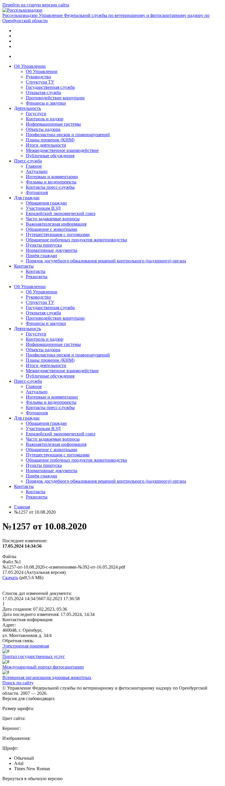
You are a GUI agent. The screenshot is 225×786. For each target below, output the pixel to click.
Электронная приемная (25, 645)
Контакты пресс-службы (50, 187)
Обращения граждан (46, 202)
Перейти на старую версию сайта (35, 4)
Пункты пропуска (44, 245)
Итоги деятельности (46, 145)
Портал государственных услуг (33, 656)
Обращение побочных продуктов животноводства (76, 239)
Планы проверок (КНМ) (50, 139)
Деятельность (27, 108)
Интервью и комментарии (52, 176)
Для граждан (27, 197)
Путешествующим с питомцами (58, 234)
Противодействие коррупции (55, 97)
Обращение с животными (51, 229)
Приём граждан (41, 255)
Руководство (38, 76)
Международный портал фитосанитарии (43, 666)
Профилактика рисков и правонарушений (68, 134)
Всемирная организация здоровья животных (46, 677)
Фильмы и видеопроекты (51, 181)
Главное (34, 166)
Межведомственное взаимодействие (62, 150)
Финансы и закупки (46, 103)
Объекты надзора (43, 129)
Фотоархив (37, 192)
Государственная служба (50, 87)
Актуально (36, 171)
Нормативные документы (51, 250)
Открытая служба (43, 92)
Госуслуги (36, 113)
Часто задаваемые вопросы (53, 218)
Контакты (24, 266)
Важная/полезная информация (56, 223)
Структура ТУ (40, 81)
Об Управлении (30, 66)
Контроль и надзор (44, 118)
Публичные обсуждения (50, 155)
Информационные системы (53, 124)
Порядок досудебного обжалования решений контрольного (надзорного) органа (106, 260)
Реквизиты (36, 276)
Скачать (10, 577)
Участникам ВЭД (43, 208)
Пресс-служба (28, 160)
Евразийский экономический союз (60, 213)
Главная (22, 506)
